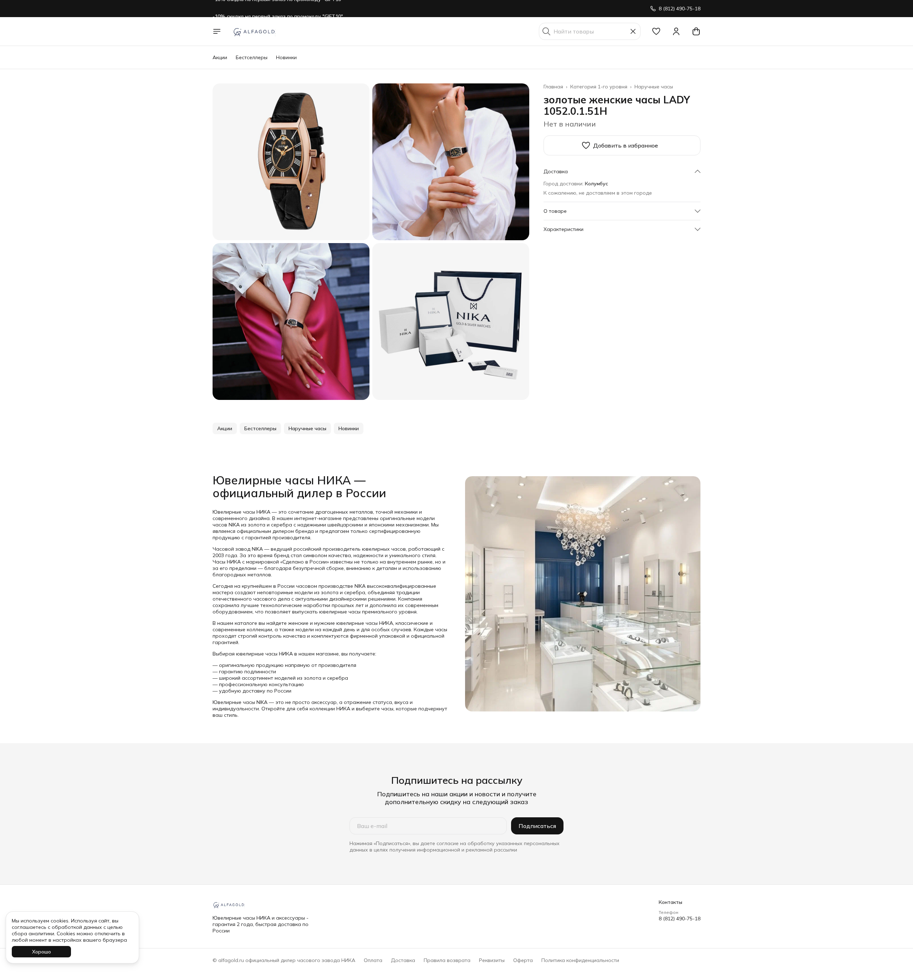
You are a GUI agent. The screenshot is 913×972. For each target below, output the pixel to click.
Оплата (373, 960)
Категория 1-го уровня (598, 86)
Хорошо (41, 951)
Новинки (286, 57)
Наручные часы (653, 86)
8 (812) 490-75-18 (679, 918)
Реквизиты (492, 960)
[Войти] (676, 31)
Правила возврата (447, 960)
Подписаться (537, 825)
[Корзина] (696, 31)
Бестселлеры (251, 57)
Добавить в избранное (625, 145)
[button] (656, 31)
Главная (553, 86)
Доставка (403, 960)
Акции (220, 57)
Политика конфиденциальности (580, 960)
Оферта (523, 960)
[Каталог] (217, 31)
